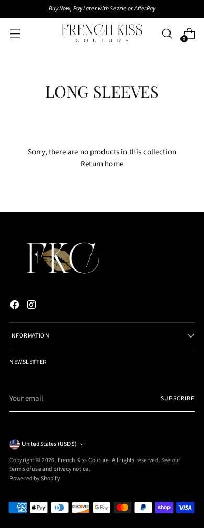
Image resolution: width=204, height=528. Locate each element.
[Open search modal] (166, 33)
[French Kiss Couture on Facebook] (15, 306)
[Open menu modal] (15, 33)
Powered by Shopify (34, 478)
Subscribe (178, 398)
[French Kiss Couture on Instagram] (32, 306)
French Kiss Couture (83, 460)
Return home (102, 164)
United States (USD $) (49, 444)
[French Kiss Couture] (102, 33)
